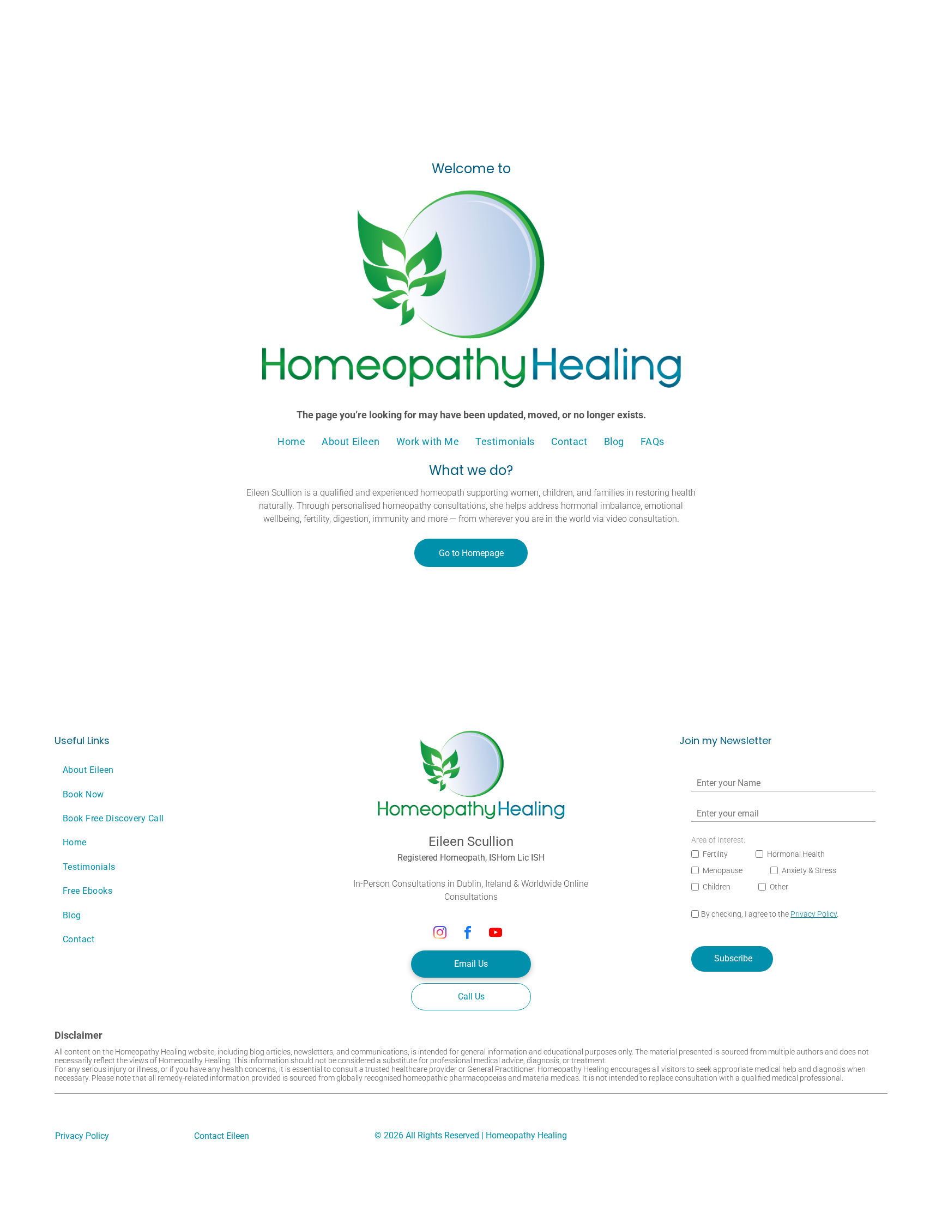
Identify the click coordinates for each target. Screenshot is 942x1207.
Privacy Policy (813, 914)
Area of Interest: (718, 840)
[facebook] (468, 934)
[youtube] (495, 934)
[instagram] (440, 934)
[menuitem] (291, 441)
